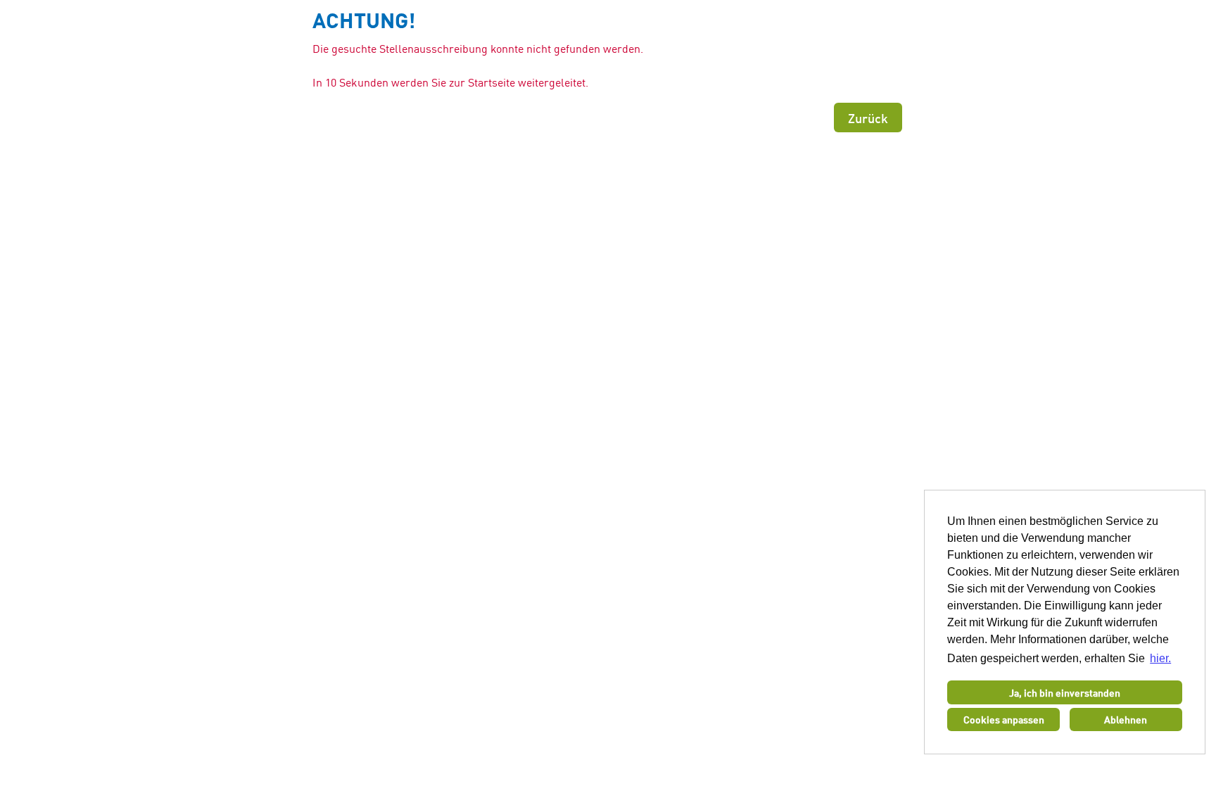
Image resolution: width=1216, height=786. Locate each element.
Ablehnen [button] (1125, 719)
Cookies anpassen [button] (1003, 719)
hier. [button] (1160, 658)
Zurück (868, 117)
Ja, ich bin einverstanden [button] (1064, 692)
